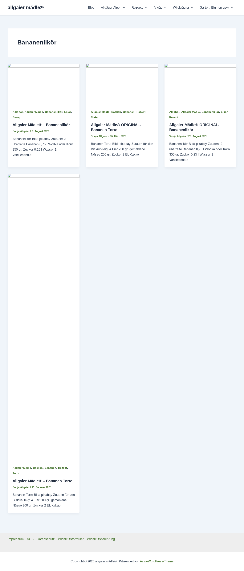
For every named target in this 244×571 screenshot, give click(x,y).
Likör (67, 111)
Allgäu (158, 7)
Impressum (16, 539)
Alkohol (18, 111)
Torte (94, 117)
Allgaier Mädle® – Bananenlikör (41, 125)
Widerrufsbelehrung (101, 539)
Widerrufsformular (71, 539)
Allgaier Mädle (34, 111)
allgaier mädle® (26, 7)
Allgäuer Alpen (111, 7)
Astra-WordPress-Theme (156, 561)
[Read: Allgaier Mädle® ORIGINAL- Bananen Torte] (122, 83)
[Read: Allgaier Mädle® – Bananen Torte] (43, 317)
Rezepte (137, 7)
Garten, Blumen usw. (214, 7)
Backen (116, 111)
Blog (91, 7)
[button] (123, 7)
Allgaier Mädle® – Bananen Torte (42, 481)
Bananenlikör (53, 111)
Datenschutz (46, 539)
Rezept (17, 117)
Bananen (129, 111)
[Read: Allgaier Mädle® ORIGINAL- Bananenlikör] (200, 83)
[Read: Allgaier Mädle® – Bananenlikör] (43, 83)
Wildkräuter (181, 7)
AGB (30, 539)
